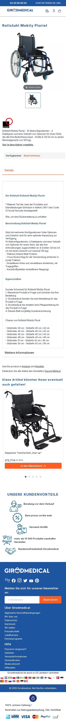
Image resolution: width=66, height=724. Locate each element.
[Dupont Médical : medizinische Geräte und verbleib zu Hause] (33, 123)
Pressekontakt (12, 631)
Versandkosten (12, 660)
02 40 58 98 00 (18, 3)
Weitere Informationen (19, 352)
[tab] (33, 171)
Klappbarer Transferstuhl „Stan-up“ (23, 452)
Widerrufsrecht (12, 664)
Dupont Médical (53, 371)
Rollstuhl (26, 366)
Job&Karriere (11, 635)
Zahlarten (9, 652)
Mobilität (39, 366)
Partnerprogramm (13, 638)
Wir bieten (10, 627)
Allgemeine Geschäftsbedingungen (22, 613)
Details (9, 170)
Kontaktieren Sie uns (48, 3)
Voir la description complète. (18, 144)
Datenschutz (11, 620)
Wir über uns (11, 616)
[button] (25, 477)
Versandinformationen (16, 656)
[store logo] (20, 11)
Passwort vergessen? (15, 649)
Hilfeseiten (10, 667)
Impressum (10, 624)
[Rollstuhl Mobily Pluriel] (33, 100)
